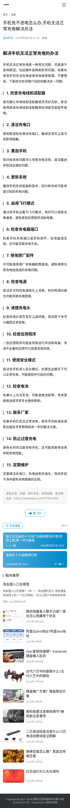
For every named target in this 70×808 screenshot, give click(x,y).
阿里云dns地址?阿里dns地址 (46, 633)
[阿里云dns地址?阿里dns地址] (13, 635)
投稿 (44, 37)
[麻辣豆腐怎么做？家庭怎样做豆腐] (13, 756)
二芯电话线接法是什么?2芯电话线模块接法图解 (46, 734)
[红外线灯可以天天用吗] (13, 776)
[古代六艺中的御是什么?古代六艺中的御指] (13, 675)
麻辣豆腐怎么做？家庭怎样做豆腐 (46, 754)
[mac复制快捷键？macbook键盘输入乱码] (13, 655)
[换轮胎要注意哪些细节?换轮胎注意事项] (13, 716)
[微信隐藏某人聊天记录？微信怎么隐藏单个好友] (13, 615)
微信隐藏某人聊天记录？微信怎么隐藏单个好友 (46, 613)
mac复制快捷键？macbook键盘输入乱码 (46, 653)
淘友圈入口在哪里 (16, 584)
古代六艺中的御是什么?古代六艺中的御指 (45, 673)
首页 (5, 14)
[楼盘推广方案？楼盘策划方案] (13, 695)
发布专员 (8, 37)
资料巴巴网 (51, 802)
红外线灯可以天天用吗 (42, 771)
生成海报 (14, 525)
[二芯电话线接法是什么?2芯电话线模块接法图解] (13, 736)
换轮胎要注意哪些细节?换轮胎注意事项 (45, 714)
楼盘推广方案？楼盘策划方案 (46, 693)
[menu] (64, 4)
